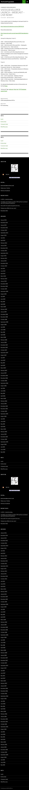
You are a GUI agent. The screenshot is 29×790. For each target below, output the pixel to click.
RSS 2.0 (7, 174)
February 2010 (4, 278)
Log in (2, 119)
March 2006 (3, 398)
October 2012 (4, 230)
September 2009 (4, 291)
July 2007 (3, 357)
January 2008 (4, 342)
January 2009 (4, 311)
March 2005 (3, 429)
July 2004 (3, 447)
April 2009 (3, 304)
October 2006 (4, 380)
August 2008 (3, 324)
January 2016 (4, 220)
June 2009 (3, 299)
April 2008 (3, 334)
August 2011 (3, 255)
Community (4, 7)
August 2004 (3, 444)
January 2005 (4, 434)
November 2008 (4, 316)
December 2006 (4, 375)
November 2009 (4, 286)
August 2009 (3, 294)
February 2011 (4, 258)
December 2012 (4, 227)
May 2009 (3, 301)
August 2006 (3, 385)
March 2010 (3, 276)
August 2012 (3, 235)
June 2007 (3, 360)
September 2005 (4, 413)
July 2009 (3, 296)
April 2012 (3, 240)
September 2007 (4, 352)
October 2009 (4, 288)
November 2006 (4, 378)
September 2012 (4, 232)
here (6, 86)
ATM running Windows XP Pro (8, 99)
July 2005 (3, 418)
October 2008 (4, 319)
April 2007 (3, 365)
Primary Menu (27, 1)
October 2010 (4, 265)
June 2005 (3, 421)
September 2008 (4, 322)
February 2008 (4, 339)
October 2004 (4, 439)
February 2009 (4, 309)
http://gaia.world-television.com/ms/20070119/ (12, 26)
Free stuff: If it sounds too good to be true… (10, 205)
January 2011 (4, 260)
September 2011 (4, 253)
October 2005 (4, 411)
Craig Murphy (11, 17)
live (17, 89)
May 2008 (3, 332)
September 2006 (4, 383)
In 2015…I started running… (7, 199)
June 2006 (3, 390)
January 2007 (4, 373)
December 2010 (4, 263)
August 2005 (3, 416)
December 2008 (4, 314)
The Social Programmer (7, 1)
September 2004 (4, 441)
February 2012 (4, 243)
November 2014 (4, 222)
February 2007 (4, 370)
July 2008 (3, 327)
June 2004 (3, 449)
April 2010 (3, 273)
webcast (11, 89)
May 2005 (3, 424)
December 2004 (4, 436)
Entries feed (3, 121)
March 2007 (3, 367)
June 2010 (3, 271)
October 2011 (4, 250)
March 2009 (3, 306)
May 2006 (3, 393)
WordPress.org (4, 126)
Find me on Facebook (5, 190)
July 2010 (3, 268)
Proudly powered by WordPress (7, 788)
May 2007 (3, 362)
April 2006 (3, 396)
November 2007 (4, 347)
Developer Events (11, 7)
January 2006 (4, 403)
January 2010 (4, 281)
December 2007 (4, 345)
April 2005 (3, 426)
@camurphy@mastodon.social (7, 185)
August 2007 (3, 355)
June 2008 (3, 329)
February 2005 (4, 431)
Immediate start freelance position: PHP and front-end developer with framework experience (14, 202)
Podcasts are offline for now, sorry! (8, 208)
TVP (20, 89)
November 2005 (4, 408)
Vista (15, 89)
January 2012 (4, 245)
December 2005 (4, 406)
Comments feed (4, 124)
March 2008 (3, 337)
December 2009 (4, 283)
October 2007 (4, 350)
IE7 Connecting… (5, 104)
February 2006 (4, 401)
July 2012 (3, 237)
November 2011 (4, 248)
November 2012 (4, 210)
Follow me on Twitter (5, 188)
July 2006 (3, 388)
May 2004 (3, 452)
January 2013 (4, 225)
